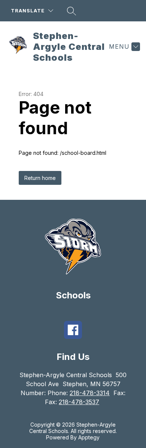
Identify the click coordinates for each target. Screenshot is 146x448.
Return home (40, 178)
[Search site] (71, 10)
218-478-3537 (79, 402)
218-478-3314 (90, 393)
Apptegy (89, 437)
